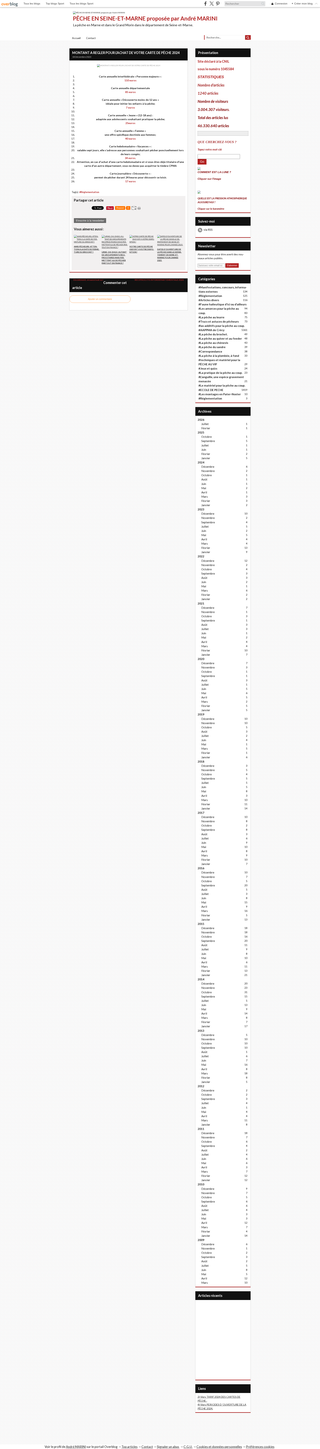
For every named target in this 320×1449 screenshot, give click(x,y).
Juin (203, 449)
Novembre (208, 471)
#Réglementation (210, 398)
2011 (201, 1128)
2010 (201, 1184)
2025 (201, 432)
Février (205, 428)
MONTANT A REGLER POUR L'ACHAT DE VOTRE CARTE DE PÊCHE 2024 (125, 53)
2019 (201, 714)
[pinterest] (217, 3)
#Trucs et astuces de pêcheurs (219, 321)
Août (204, 479)
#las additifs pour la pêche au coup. (222, 325)
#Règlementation (89, 192)
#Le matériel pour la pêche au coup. (222, 385)
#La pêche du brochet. (213, 334)
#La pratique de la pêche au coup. (220, 372)
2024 (201, 462)
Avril (204, 492)
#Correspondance (210, 351)
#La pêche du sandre (212, 347)
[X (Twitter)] (211, 3)
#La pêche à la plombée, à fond (219, 355)
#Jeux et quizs (208, 368)
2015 (201, 923)
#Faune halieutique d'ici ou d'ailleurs (222, 304)
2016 (201, 868)
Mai (203, 488)
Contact (91, 38)
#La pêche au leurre (211, 317)
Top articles (129, 1447)
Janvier (205, 458)
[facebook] (205, 3)
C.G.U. (188, 1447)
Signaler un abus (168, 1447)
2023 (201, 509)
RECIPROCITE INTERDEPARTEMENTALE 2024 (159, 279)
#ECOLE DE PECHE (211, 390)
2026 (201, 419)
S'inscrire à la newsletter (90, 220)
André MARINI (76, 1447)
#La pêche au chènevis (213, 342)
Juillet (205, 424)
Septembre (208, 441)
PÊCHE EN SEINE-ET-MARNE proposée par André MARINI (145, 18)
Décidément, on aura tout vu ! (88, 279)
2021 (201, 603)
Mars (204, 496)
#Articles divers (209, 300)
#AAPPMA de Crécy (211, 330)
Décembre (207, 466)
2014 (201, 979)
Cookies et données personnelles (219, 1447)
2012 (201, 1086)
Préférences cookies (260, 1447)
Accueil (76, 38)
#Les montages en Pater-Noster (220, 394)
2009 (201, 1240)
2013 (201, 1030)
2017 (201, 812)
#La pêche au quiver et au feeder (220, 338)
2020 (201, 659)
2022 (201, 556)
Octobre (206, 436)
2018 (201, 761)
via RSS (208, 229)
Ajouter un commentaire (100, 299)
